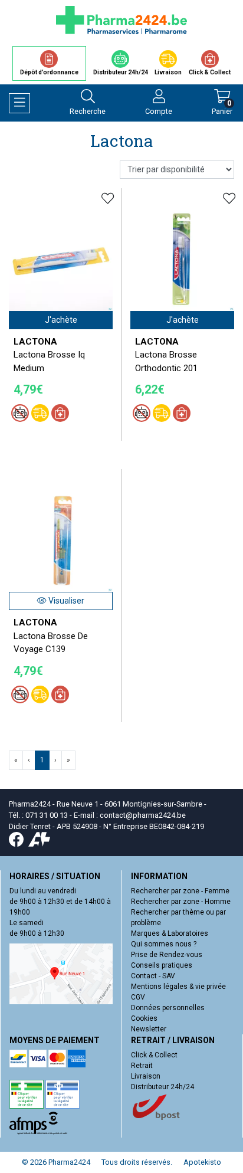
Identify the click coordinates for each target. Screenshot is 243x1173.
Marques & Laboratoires (169, 933)
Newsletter (148, 1029)
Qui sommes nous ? (163, 944)
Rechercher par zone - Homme (181, 901)
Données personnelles (168, 1008)
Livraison (145, 1076)
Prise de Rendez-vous (166, 955)
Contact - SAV (153, 976)
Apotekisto (202, 1162)
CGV (138, 997)
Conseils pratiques (161, 965)
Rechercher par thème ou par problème (178, 917)
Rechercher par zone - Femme (180, 891)
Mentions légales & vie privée (178, 986)
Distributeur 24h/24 (162, 1087)
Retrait (142, 1065)
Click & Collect (154, 1055)
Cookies (144, 1018)
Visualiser (65, 600)
